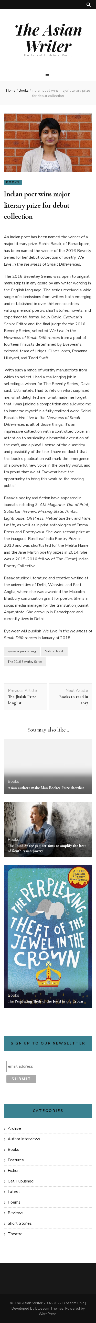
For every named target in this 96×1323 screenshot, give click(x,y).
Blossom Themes (49, 1308)
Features (16, 1160)
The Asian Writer (48, 37)
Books (13, 182)
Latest (14, 1192)
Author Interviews (24, 1139)
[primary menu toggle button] (48, 76)
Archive (14, 1128)
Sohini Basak (54, 651)
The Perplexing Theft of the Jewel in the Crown (45, 1001)
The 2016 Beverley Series (25, 662)
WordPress (48, 1313)
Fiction (13, 1170)
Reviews (15, 1213)
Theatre (15, 1234)
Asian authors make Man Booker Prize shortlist (46, 787)
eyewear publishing (22, 651)
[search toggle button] (89, 5)
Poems (14, 1202)
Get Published (21, 1181)
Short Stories (20, 1223)
